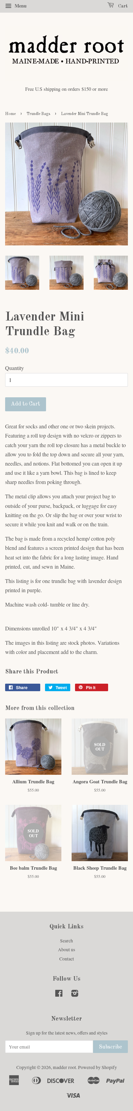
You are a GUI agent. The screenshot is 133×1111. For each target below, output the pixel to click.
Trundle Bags (38, 114)
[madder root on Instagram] (74, 995)
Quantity (14, 367)
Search (66, 941)
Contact (66, 959)
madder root (64, 1067)
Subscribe (110, 1047)
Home (10, 114)
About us (66, 949)
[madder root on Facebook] (59, 995)
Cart (122, 6)
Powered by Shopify (97, 1067)
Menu (20, 5)
